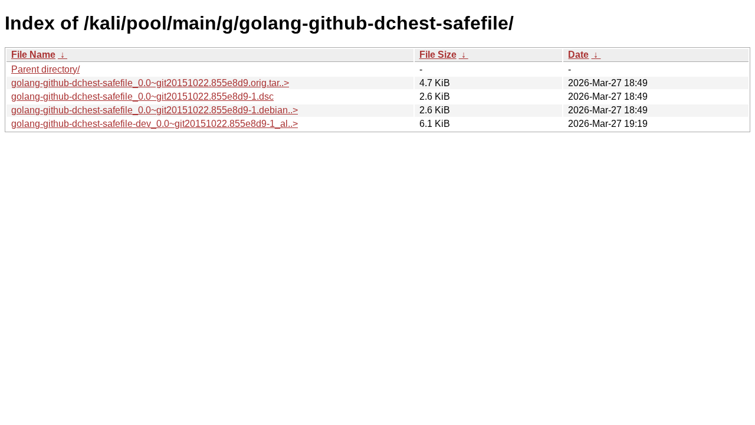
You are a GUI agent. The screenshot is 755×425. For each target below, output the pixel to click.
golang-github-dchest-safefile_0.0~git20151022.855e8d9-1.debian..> (154, 110)
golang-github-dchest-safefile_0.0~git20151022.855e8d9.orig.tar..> (150, 83)
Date (578, 55)
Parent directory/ (45, 69)
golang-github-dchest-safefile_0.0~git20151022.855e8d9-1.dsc (142, 96)
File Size (438, 55)
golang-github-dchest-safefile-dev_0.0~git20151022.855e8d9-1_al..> (154, 124)
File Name (33, 55)
